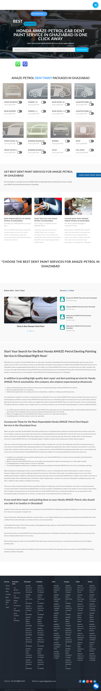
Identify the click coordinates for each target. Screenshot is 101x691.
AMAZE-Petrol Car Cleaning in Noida (81, 607)
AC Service (17, 605)
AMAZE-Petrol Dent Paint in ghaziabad (29, 599)
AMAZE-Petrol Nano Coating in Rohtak (92, 647)
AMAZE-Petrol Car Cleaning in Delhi (57, 607)
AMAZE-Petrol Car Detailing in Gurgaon (68, 664)
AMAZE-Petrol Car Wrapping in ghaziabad (29, 642)
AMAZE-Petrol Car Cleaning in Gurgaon (68, 610)
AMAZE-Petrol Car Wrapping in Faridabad (41, 642)
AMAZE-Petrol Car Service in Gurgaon (68, 589)
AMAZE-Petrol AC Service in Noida (81, 627)
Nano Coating (16, 614)
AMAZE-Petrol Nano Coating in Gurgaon (68, 653)
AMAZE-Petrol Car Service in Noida (81, 589)
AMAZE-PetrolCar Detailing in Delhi (57, 655)
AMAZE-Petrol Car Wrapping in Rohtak (92, 637)
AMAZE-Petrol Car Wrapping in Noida (81, 637)
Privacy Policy (81, 690)
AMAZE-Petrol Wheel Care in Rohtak (92, 617)
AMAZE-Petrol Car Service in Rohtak (92, 589)
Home (7, 586)
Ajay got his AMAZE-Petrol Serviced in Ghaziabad (81, 298)
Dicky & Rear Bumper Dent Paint (30, 326)
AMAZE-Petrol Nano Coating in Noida (81, 647)
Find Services (82, 50)
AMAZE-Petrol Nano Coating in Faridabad (41, 653)
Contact (8, 594)
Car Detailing (16, 619)
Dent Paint (17, 593)
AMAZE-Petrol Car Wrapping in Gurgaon (68, 642)
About (8, 588)
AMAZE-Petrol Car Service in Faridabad (41, 589)
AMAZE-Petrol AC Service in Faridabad (41, 632)
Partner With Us (8, 602)
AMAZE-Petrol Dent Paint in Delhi (57, 598)
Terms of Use (72, 690)
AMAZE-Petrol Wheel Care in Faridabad (41, 621)
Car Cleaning (16, 597)
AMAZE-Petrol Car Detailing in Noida (81, 657)
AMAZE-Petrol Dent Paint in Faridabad (41, 599)
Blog (7, 597)
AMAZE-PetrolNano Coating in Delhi (57, 646)
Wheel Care (16, 602)
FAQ (7, 591)
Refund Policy (91, 690)
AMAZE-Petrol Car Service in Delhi (57, 589)
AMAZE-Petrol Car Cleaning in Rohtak (92, 607)
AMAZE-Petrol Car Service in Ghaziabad (29, 589)
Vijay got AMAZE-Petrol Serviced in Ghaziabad (80, 307)
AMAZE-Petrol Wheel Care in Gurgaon (68, 621)
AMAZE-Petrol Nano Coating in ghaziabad (29, 653)
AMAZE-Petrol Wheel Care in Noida (80, 617)
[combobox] (30, 49)
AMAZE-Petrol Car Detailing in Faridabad (41, 664)
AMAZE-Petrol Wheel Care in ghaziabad (29, 621)
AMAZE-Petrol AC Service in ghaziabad (29, 632)
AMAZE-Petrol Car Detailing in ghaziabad (29, 664)
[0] (95, 4)
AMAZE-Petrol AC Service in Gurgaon (68, 632)
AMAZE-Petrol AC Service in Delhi (57, 627)
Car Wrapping (17, 609)
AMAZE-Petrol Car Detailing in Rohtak (92, 657)
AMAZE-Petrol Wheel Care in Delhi (56, 617)
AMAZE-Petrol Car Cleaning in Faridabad (41, 610)
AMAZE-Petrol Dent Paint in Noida (81, 598)
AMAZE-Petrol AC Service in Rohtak (92, 627)
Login (7, 607)
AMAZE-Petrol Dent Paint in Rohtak (92, 598)
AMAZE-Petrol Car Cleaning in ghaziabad (29, 610)
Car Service (16, 589)
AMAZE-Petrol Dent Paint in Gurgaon (68, 599)
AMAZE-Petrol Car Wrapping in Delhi (57, 637)
